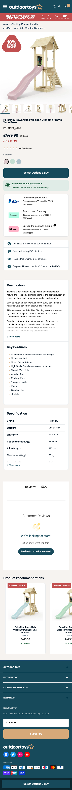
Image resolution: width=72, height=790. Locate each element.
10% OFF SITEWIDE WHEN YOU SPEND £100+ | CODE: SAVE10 (37, 17)
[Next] (67, 68)
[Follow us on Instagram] (20, 755)
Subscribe (36, 733)
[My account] (59, 6)
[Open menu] (5, 6)
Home (5, 24)
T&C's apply (28, 204)
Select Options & (36, 172)
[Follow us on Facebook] (6, 755)
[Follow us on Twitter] (13, 755)
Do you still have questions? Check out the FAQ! (36, 266)
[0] (66, 7)
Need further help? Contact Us (27, 251)
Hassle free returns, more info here (30, 259)
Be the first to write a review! (36, 551)
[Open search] (54, 6)
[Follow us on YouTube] (27, 755)
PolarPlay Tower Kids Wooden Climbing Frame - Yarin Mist (25, 630)
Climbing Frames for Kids (24, 24)
